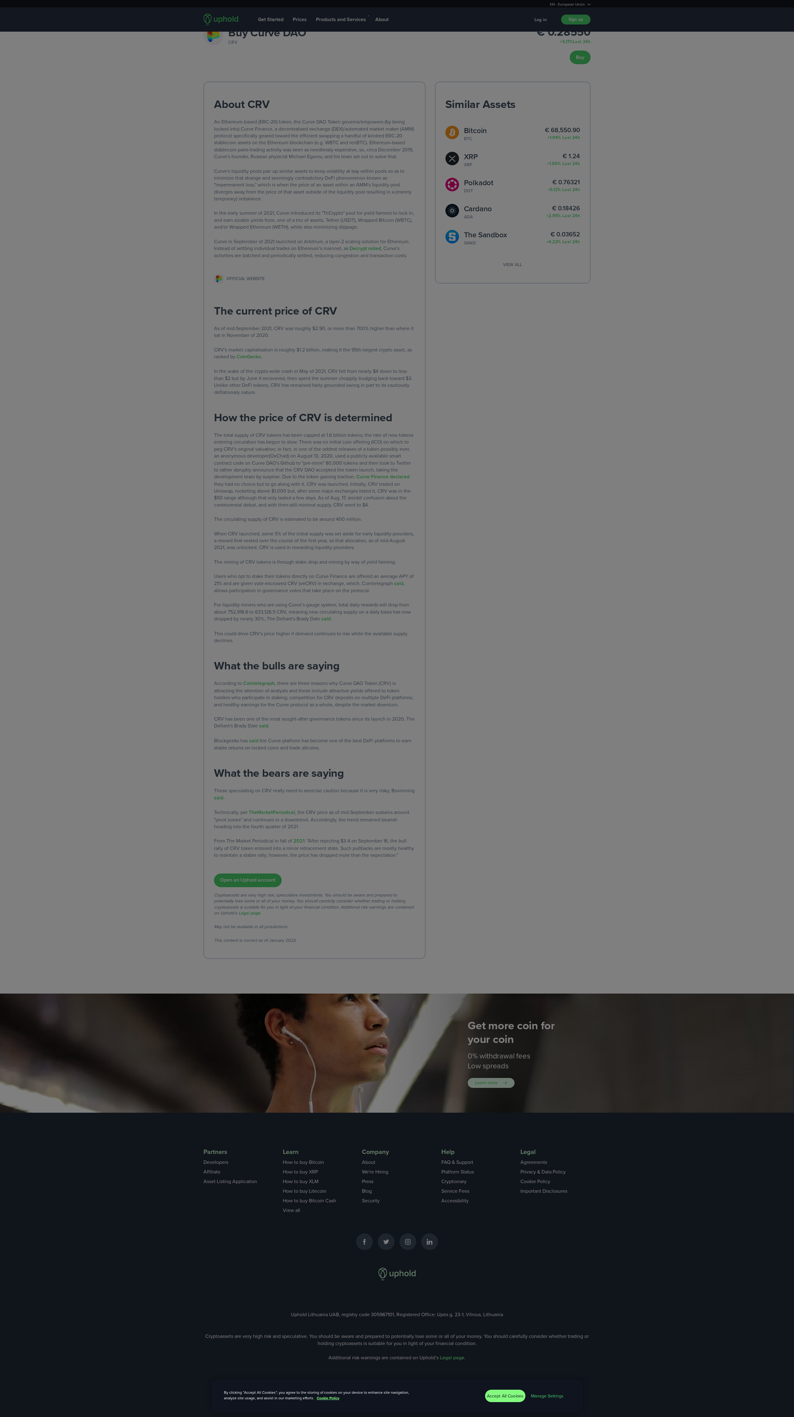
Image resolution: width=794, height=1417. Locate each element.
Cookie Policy (328, 1398)
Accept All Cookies (505, 1396)
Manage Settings (547, 1396)
